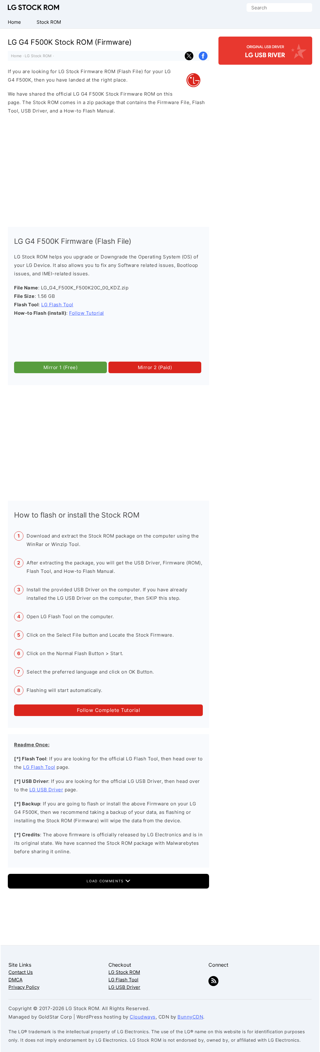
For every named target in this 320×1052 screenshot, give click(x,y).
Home (16, 55)
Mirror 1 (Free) (60, 367)
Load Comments (106, 881)
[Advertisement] (108, 169)
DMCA (15, 980)
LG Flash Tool (57, 305)
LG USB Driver (46, 790)
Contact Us (20, 972)
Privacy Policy (23, 987)
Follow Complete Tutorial (108, 710)
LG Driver (265, 59)
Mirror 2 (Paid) (155, 367)
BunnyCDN (190, 1017)
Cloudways (143, 1017)
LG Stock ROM (33, 7)
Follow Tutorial (86, 313)
